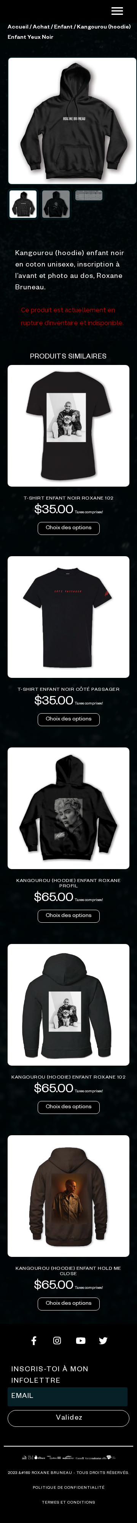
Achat (41, 28)
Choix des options (69, 528)
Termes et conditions (68, 1503)
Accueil (18, 28)
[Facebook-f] (34, 1340)
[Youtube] (80, 1340)
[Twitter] (103, 1340)
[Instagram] (57, 1340)
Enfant (63, 28)
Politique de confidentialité (69, 1488)
